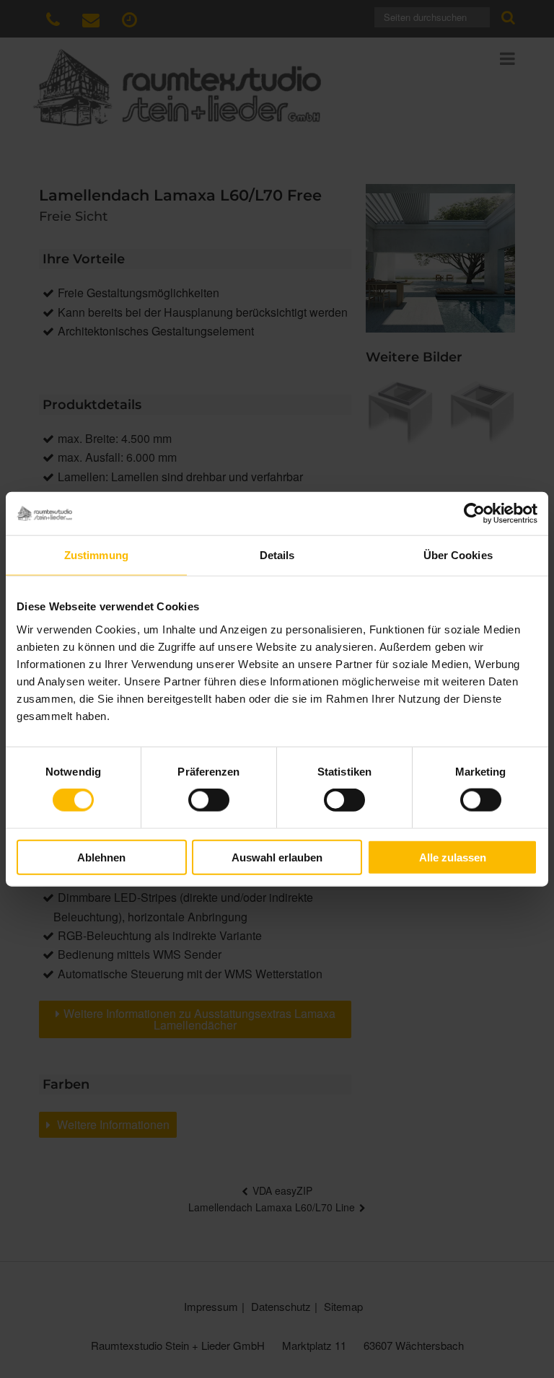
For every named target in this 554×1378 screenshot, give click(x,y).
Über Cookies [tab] (458, 555)
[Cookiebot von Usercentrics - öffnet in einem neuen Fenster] (474, 514)
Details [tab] (277, 555)
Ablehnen (101, 857)
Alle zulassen (452, 857)
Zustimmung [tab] (96, 555)
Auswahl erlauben (277, 857)
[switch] (208, 800)
